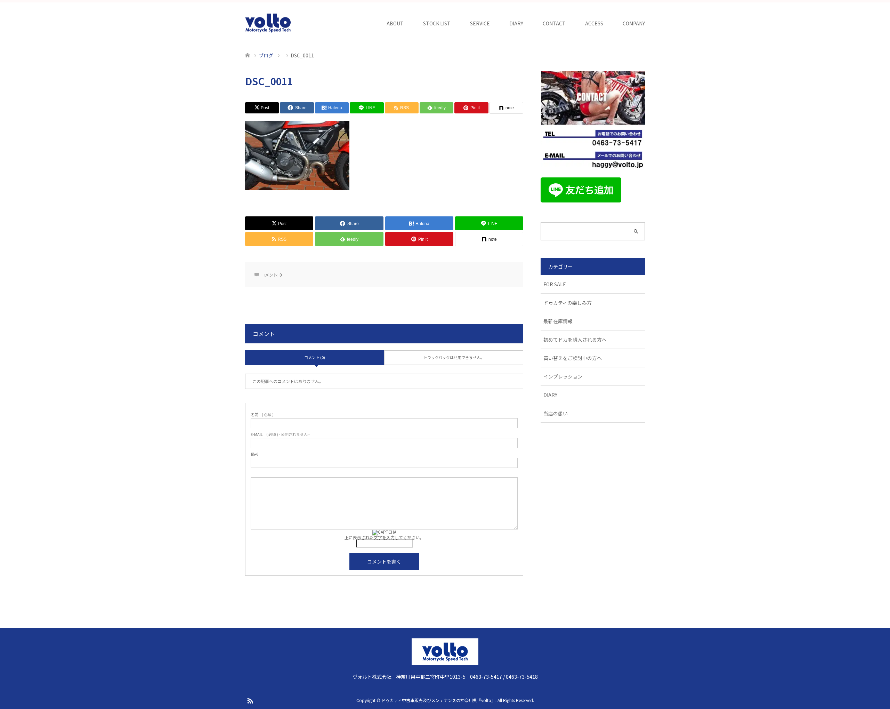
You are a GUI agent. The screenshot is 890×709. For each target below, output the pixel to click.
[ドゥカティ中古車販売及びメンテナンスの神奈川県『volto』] (268, 23)
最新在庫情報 (558, 321)
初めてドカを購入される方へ (575, 339)
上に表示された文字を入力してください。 (384, 537)
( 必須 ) (262, 414)
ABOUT (395, 23)
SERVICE (480, 23)
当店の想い (555, 413)
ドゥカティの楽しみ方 (567, 302)
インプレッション (562, 376)
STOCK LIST (437, 23)
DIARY (516, 23)
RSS (250, 700)
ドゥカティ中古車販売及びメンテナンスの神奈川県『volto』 (438, 700)
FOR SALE (554, 284)
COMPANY (634, 23)
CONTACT (554, 23)
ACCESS (594, 23)
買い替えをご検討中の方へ (572, 357)
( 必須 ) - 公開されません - (280, 434)
